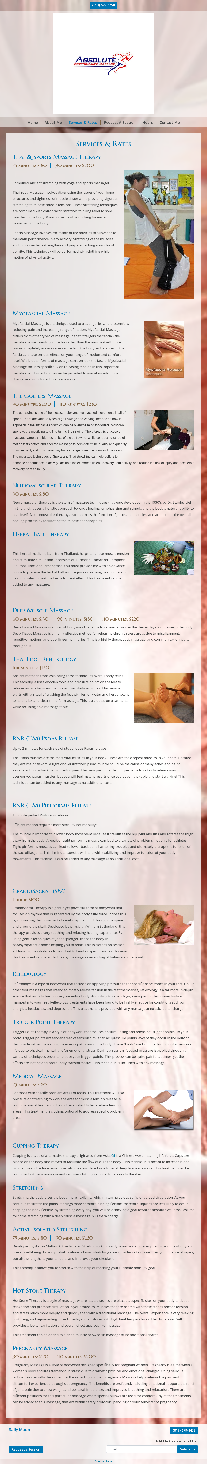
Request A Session (119, 122)
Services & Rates (83, 122)
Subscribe (187, 1449)
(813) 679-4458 (103, 5)
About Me (53, 122)
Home (32, 122)
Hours (147, 122)
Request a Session (26, 1449)
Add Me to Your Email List (177, 1441)
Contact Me (170, 122)
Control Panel (104, 1461)
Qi (113, 1155)
